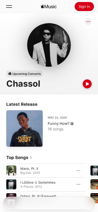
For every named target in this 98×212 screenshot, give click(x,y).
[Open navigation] (9, 6)
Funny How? (59, 123)
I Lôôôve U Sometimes (38, 182)
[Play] (87, 83)
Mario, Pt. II (29, 169)
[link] (19, 157)
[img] (49, 6)
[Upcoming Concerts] (24, 74)
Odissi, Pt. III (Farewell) (38, 196)
